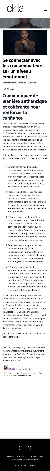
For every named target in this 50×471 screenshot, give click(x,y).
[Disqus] (25, 396)
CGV (41, 456)
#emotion (22, 83)
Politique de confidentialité (25, 459)
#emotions (32, 83)
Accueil (10, 456)
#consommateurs (9, 83)
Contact (32, 456)
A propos (21, 456)
